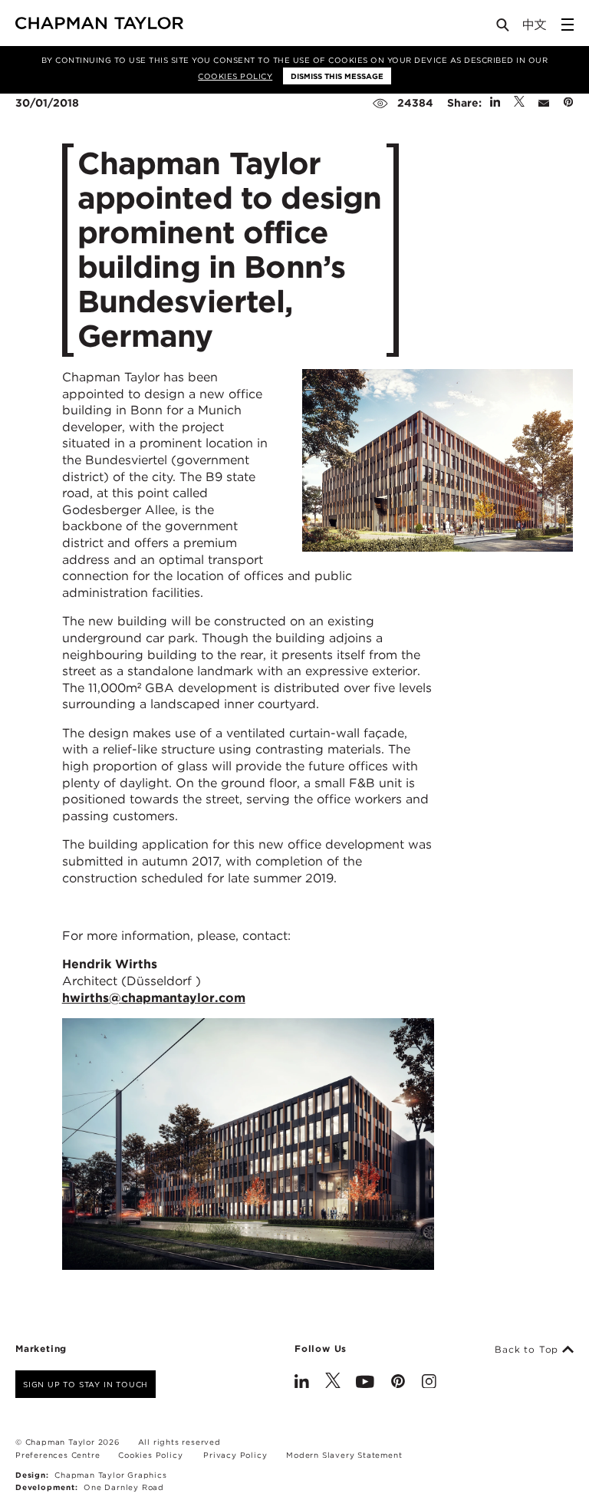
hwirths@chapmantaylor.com (153, 998)
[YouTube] (365, 1382)
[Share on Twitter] (519, 103)
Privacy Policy (235, 1454)
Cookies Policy (235, 76)
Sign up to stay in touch (85, 1384)
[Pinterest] (398, 1382)
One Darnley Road (124, 1487)
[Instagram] (429, 1382)
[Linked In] (301, 1382)
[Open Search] (504, 28)
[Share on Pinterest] (568, 103)
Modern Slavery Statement (344, 1454)
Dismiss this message (337, 76)
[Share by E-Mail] (543, 103)
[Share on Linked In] (495, 103)
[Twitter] (333, 1382)
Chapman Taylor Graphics (110, 1474)
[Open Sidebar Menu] (567, 24)
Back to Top (528, 1349)
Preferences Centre (57, 1454)
